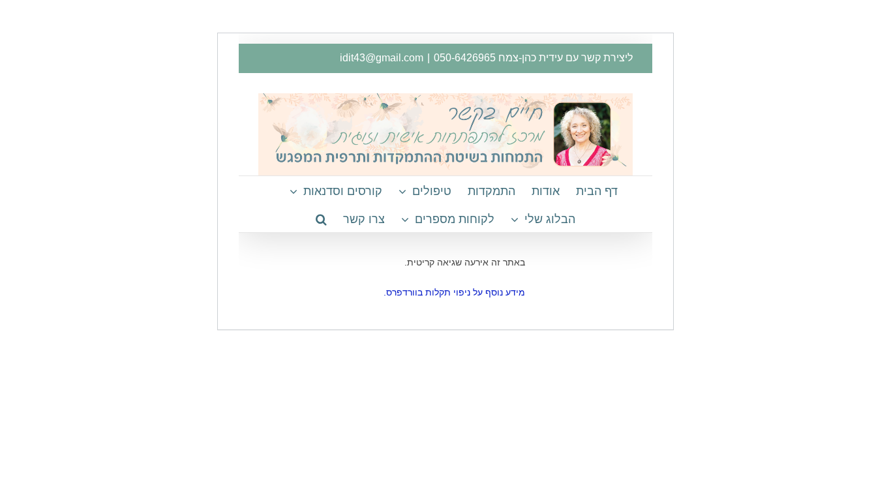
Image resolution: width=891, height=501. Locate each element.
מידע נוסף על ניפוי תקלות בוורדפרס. (454, 292)
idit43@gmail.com (381, 57)
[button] (321, 218)
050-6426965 (465, 57)
